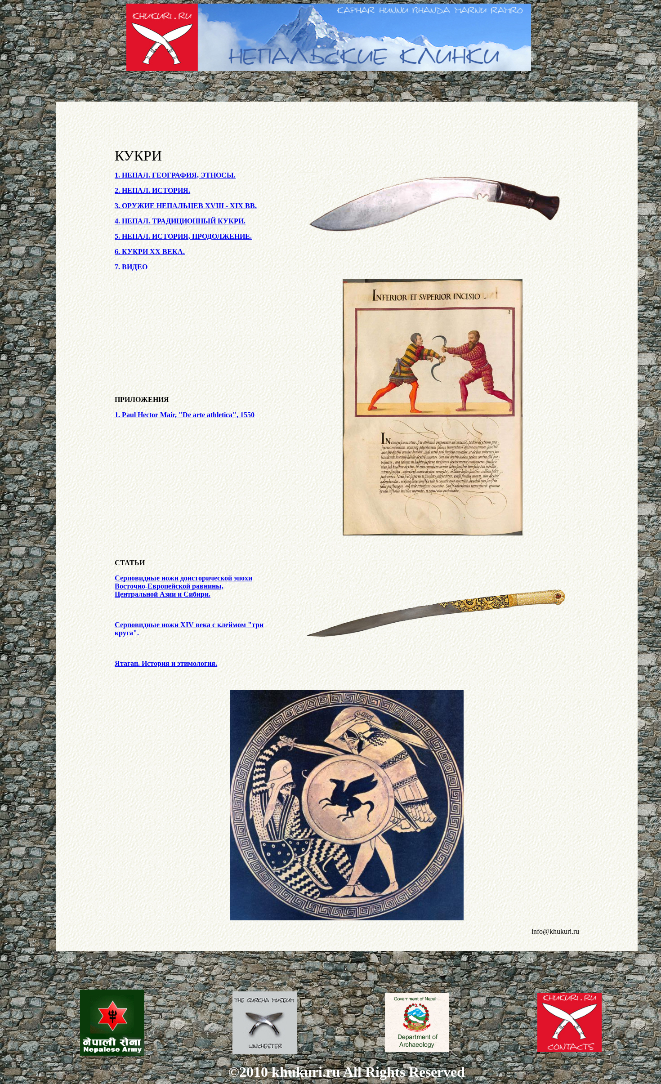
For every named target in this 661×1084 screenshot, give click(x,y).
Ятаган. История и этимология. (166, 663)
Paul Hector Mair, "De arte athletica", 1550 (185, 415)
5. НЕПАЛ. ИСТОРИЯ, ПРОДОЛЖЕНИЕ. (183, 236)
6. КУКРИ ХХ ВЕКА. (150, 251)
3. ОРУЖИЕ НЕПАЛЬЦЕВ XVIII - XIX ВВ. (186, 206)
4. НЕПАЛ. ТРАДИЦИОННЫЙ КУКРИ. (180, 221)
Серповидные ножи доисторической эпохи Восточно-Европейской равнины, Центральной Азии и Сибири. (183, 586)
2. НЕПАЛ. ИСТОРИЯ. (152, 190)
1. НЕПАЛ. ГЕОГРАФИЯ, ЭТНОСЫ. (175, 175)
